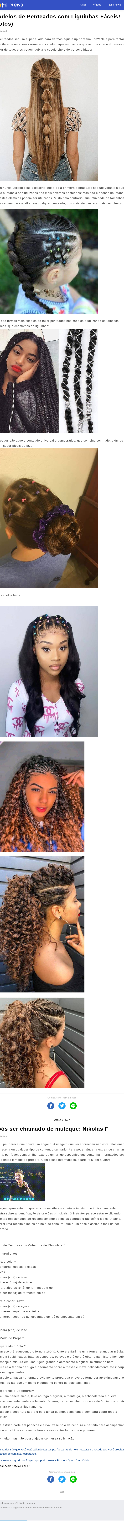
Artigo (83, 4)
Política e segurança (13, 1507)
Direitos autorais (53, 1507)
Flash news (114, 4)
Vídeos (97, 4)
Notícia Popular (20, 1466)
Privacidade (39, 1507)
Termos (28, 1507)
